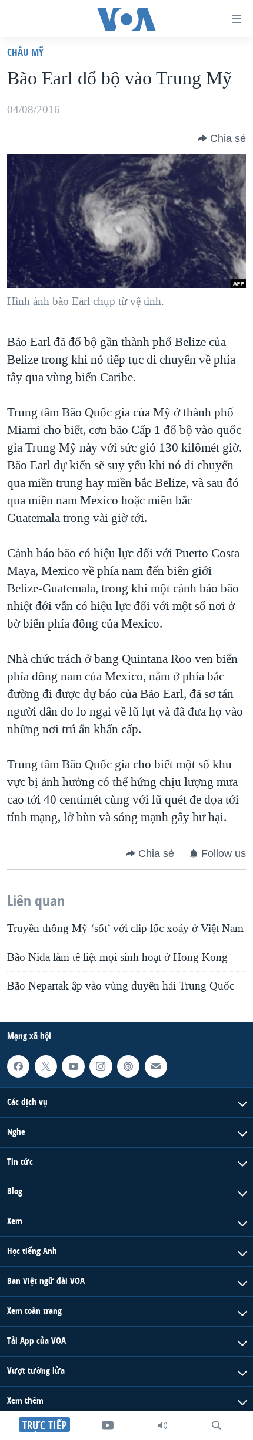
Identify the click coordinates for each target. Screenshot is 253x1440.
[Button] (222, 138)
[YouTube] (107, 1425)
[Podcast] (128, 1066)
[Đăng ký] (156, 1066)
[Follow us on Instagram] (100, 1066)
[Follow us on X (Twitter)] (46, 1066)
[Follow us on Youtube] (73, 1066)
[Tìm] (216, 1425)
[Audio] (162, 1425)
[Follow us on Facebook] (18, 1066)
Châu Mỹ (25, 52)
